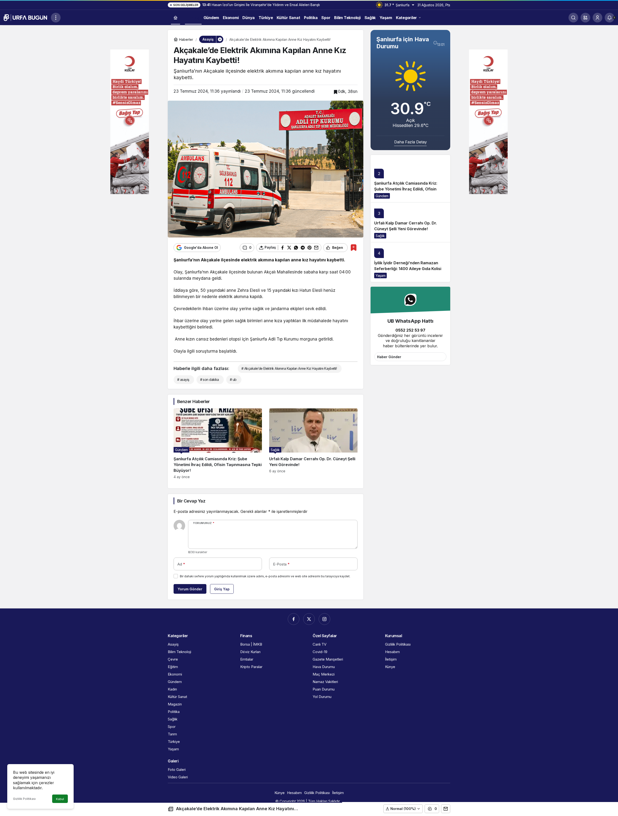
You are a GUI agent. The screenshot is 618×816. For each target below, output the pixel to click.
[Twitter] (309, 619)
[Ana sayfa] (175, 18)
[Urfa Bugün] (25, 17)
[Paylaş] (445, 808)
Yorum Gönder (190, 589)
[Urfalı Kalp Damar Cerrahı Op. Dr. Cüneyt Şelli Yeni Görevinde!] (313, 443)
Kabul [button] (60, 799)
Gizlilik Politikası (24, 799)
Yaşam (380, 275)
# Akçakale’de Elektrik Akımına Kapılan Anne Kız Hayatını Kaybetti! (289, 368)
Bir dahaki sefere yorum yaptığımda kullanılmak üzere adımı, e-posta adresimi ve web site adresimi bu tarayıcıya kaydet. (265, 576)
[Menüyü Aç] (56, 17)
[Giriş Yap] (597, 17)
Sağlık (380, 236)
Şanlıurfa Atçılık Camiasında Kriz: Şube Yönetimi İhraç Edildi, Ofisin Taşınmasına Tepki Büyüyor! (405, 189)
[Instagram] (324, 619)
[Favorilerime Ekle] (354, 247)
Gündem (382, 196)
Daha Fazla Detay (410, 141)
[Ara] (573, 17)
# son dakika (209, 379)
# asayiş (183, 379)
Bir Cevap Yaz (191, 500)
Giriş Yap (222, 589)
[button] (585, 17)
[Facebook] (293, 619)
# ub (233, 379)
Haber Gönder (389, 357)
